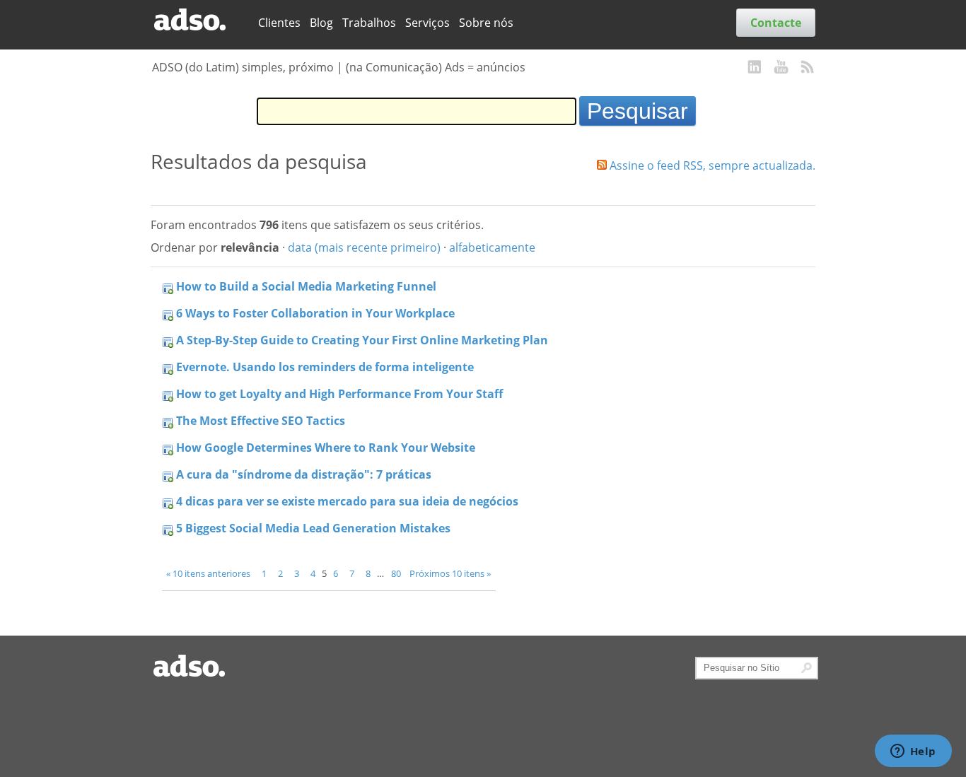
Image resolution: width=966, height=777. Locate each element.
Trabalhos (369, 22)
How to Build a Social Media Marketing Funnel (306, 286)
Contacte (775, 22)
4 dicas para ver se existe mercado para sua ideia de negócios (347, 501)
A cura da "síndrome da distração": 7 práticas (303, 474)
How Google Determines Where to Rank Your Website (325, 447)
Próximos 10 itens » (450, 573)
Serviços (427, 22)
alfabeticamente (492, 247)
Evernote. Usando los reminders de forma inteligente (325, 367)
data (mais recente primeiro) (364, 247)
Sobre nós (486, 22)
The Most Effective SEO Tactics (260, 420)
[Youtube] (781, 68)
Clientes (279, 22)
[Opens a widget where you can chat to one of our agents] (913, 752)
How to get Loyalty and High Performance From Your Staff (339, 394)
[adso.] (199, 20)
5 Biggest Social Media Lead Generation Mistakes (313, 528)
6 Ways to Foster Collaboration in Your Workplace (315, 313)
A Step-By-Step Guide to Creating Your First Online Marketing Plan (362, 340)
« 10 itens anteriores (208, 573)
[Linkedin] (755, 68)
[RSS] (807, 68)
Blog (321, 22)
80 (396, 573)
